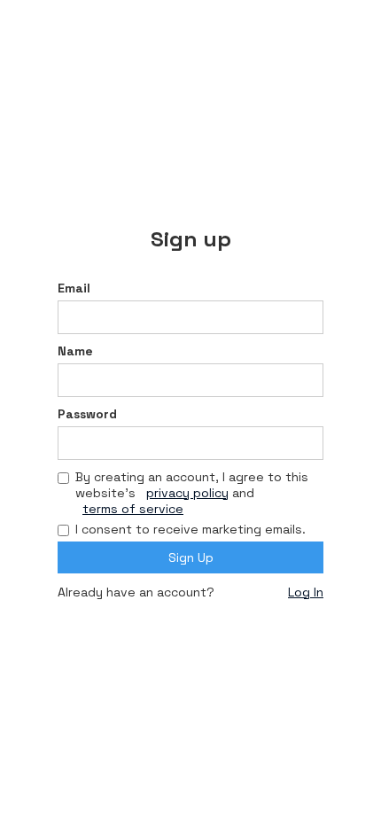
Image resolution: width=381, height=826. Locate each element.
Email (74, 288)
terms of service (132, 509)
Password (87, 414)
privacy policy (187, 493)
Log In (305, 592)
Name (75, 351)
